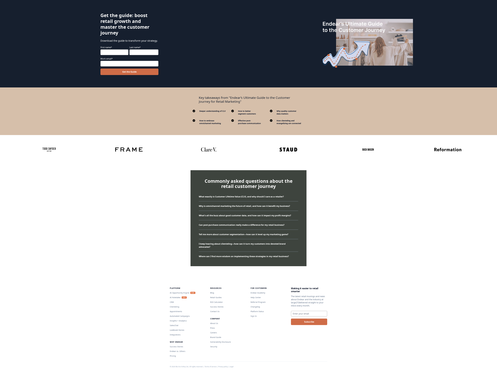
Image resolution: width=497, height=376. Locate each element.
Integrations (175, 334)
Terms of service (211, 367)
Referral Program (258, 302)
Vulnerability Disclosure (220, 342)
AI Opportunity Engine (179, 293)
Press (212, 328)
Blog (212, 293)
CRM (172, 302)
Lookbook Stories (177, 330)
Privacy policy (223, 367)
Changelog (255, 307)
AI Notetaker (175, 297)
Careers (213, 332)
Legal (231, 367)
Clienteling (174, 307)
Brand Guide (215, 337)
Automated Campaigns (180, 316)
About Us (214, 323)
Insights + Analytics (178, 320)
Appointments (176, 311)
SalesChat (174, 325)
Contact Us (215, 311)
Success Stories (176, 346)
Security (213, 346)
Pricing (173, 356)
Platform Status (257, 311)
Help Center (256, 297)
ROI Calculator (216, 302)
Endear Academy (258, 293)
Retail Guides (216, 297)
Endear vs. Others (177, 351)
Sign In (254, 316)
